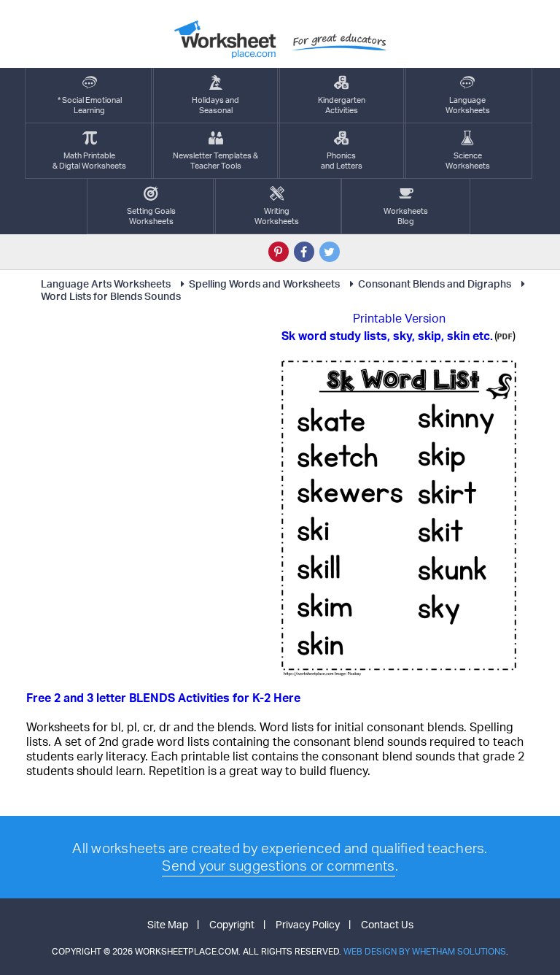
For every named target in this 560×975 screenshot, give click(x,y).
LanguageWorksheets (468, 105)
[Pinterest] (278, 252)
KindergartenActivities (341, 105)
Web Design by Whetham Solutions (424, 951)
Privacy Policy (308, 924)
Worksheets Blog (406, 216)
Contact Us (387, 924)
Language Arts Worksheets (106, 283)
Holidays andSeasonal (215, 105)
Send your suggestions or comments (278, 865)
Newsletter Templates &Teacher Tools (215, 160)
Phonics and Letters (341, 160)
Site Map (167, 924)
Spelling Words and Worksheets (264, 283)
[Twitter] (329, 252)
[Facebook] (304, 252)
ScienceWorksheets (468, 160)
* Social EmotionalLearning (90, 105)
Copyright (231, 924)
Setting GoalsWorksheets (151, 216)
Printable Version (399, 318)
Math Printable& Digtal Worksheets (89, 160)
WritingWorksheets (276, 216)
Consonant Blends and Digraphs (434, 283)
